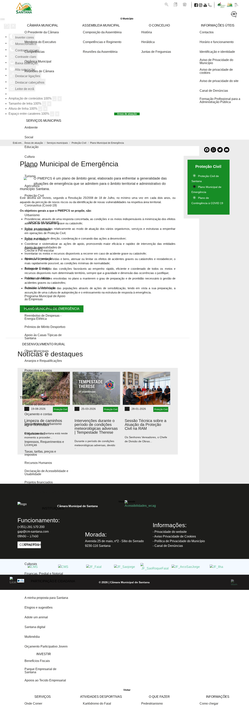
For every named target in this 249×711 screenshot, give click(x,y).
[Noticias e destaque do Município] (185, 4)
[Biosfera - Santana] (222, 4)
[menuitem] (126, 18)
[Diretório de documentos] (175, 4)
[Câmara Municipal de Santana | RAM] (25, 14)
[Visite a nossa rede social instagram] (201, 4)
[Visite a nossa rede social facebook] (196, 4)
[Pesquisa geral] (166, 4)
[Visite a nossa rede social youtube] (205, 4)
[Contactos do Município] (210, 4)
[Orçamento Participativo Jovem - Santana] (233, 4)
